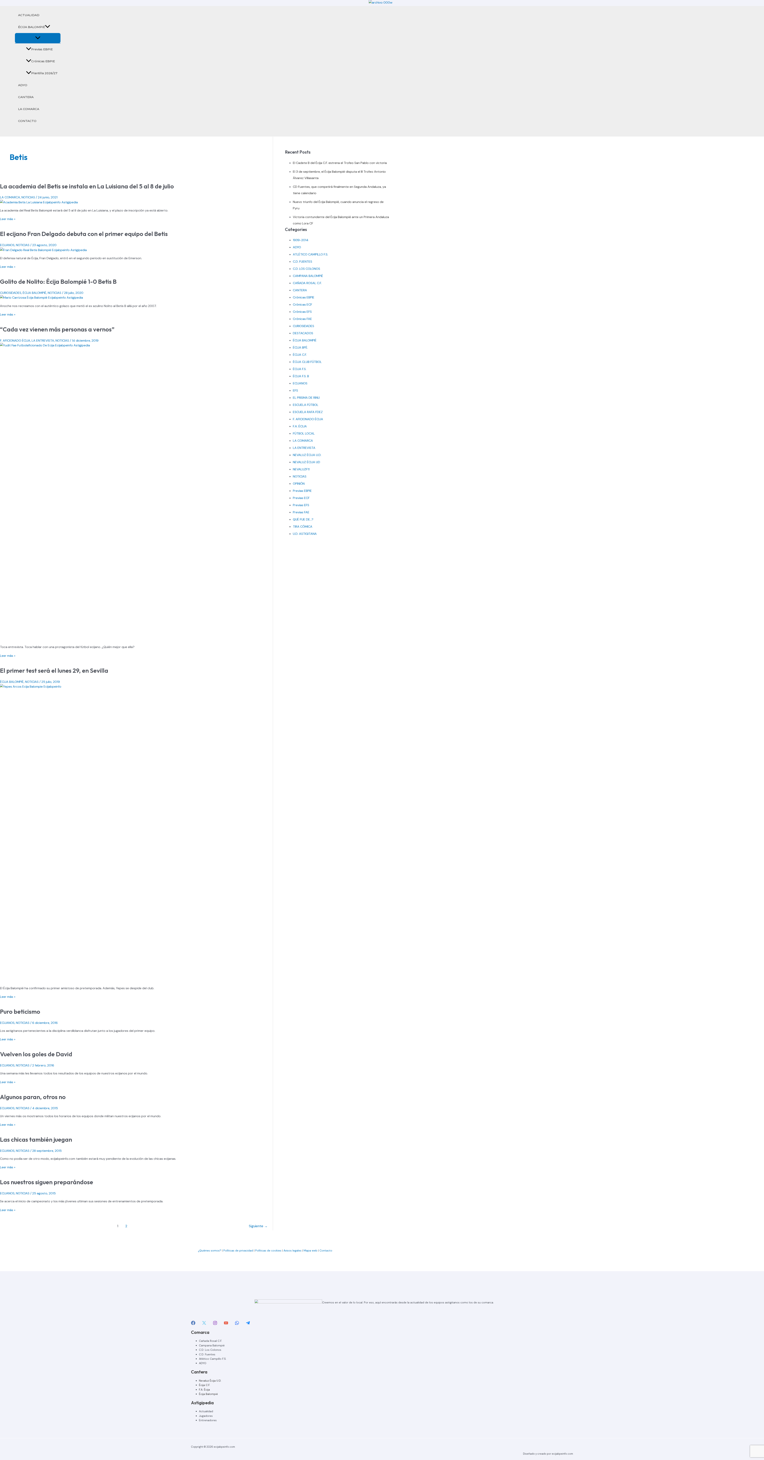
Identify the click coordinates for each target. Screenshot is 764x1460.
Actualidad (206, 1411)
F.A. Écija (204, 1389)
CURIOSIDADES (10, 293)
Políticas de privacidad (238, 1250)
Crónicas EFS (302, 312)
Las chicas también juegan (36, 1139)
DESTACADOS (303, 333)
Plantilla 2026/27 (44, 73)
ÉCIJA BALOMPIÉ (31, 27)
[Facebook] (193, 1324)
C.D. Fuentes (207, 1354)
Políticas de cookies (268, 1250)
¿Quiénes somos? (209, 1250)
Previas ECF (301, 498)
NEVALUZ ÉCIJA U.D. (307, 455)
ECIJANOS (7, 245)
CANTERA (26, 97)
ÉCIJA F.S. (299, 369)
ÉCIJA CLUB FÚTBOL (307, 362)
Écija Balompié (208, 1394)
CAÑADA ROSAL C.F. (307, 283)
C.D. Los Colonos (210, 1350)
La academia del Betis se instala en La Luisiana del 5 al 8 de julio (87, 186)
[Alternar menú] (37, 38)
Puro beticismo (20, 1011)
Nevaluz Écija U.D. (210, 1380)
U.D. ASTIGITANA (305, 534)
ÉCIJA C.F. (300, 355)
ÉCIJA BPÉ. (300, 347)
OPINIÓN (299, 483)
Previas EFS (301, 505)
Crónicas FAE (302, 319)
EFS (295, 390)
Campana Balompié (212, 1345)
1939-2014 (300, 240)
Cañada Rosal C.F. (210, 1341)
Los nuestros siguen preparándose (46, 1182)
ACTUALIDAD (28, 15)
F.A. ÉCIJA (300, 426)
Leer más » (7, 219)
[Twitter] (204, 1324)
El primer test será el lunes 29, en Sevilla (54, 670)
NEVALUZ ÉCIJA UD (306, 462)
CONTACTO (27, 121)
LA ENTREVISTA (43, 340)
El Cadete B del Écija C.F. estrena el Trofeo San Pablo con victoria (340, 163)
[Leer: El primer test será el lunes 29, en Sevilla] (136, 686)
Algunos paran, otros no (33, 1097)
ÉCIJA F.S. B (301, 376)
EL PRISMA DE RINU (306, 398)
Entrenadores (208, 1420)
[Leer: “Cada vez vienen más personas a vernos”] (136, 345)
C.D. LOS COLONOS (306, 269)
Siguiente (258, 1226)
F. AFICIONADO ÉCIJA (15, 340)
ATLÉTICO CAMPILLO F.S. (310, 254)
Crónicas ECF (302, 304)
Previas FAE (301, 512)
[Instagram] (215, 1324)
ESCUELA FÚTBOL (305, 405)
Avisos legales (292, 1250)
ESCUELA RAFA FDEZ (308, 412)
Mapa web (310, 1250)
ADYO (22, 85)
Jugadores (206, 1416)
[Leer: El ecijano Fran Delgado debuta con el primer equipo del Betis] (43, 250)
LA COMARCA (28, 109)
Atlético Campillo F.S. (212, 1359)
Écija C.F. (204, 1385)
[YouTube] (226, 1324)
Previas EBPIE (42, 49)
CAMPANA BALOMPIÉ (308, 276)
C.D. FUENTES (302, 261)
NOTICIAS (28, 197)
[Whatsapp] (237, 1324)
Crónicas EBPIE (43, 61)
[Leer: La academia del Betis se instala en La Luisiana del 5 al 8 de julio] (39, 202)
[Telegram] (248, 1324)
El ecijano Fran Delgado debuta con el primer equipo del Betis (84, 234)
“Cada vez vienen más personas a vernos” (57, 329)
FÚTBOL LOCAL (304, 433)
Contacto (326, 1250)
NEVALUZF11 (301, 469)
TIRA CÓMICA (302, 526)
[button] (47, 27)
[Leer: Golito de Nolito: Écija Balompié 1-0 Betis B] (41, 297)
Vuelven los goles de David (36, 1054)
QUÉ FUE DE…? (303, 519)
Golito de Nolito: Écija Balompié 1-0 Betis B (58, 281)
